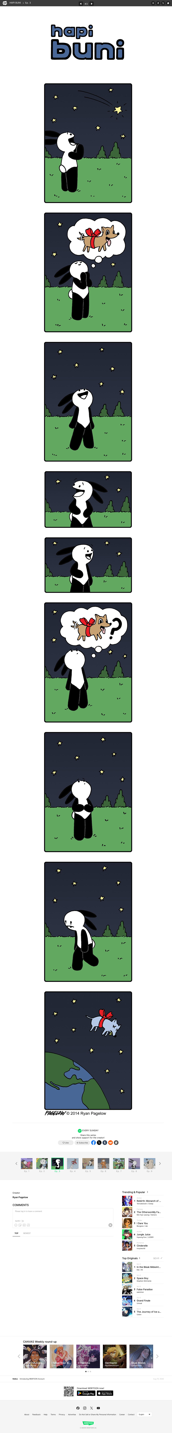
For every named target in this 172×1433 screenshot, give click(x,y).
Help (45, 1414)
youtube (98, 1408)
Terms (53, 1414)
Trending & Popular (134, 1192)
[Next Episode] (92, 4)
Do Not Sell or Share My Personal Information (97, 1414)
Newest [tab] (27, 1233)
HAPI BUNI (15, 2)
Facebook (158, 3)
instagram (84, 1408)
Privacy (62, 1414)
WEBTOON (5, 3)
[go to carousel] (86, 1371)
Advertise (72, 1414)
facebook (78, 1408)
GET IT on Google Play (86, 1393)
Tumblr (104, 1142)
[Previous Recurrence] (16, 1163)
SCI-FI (156, 1258)
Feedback (36, 1414)
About (26, 1414)
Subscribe (153, 3)
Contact (131, 1414)
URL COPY (168, 3)
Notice (15, 1379)
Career (122, 1414)
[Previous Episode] (81, 4)
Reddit (110, 1142)
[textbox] (63, 1213)
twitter (91, 1408)
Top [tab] (16, 1233)
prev (19, 1356)
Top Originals (130, 1258)
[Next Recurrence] (160, 1163)
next (157, 1356)
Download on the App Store (105, 1393)
